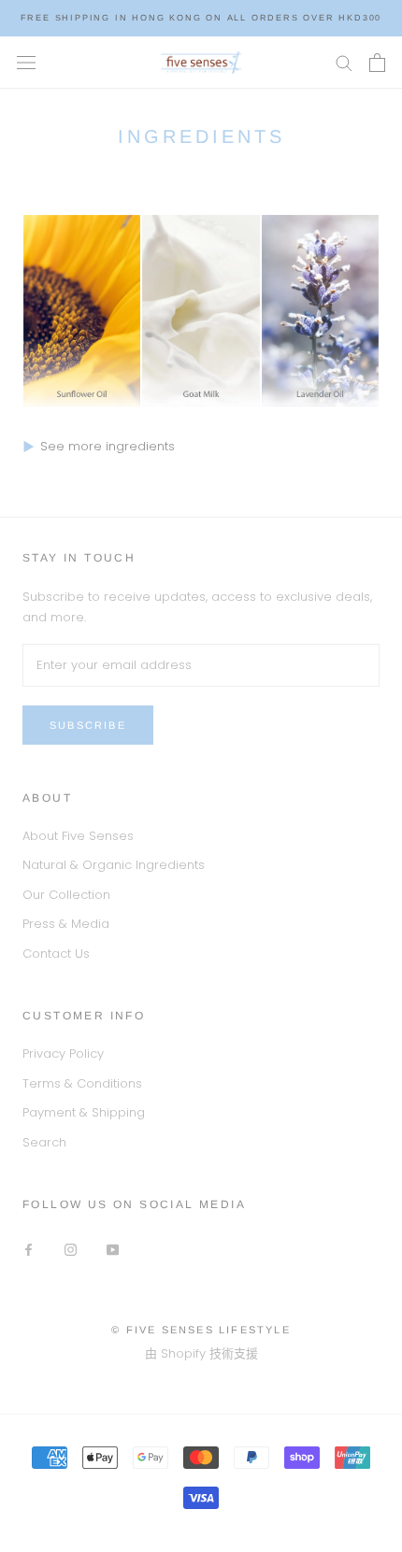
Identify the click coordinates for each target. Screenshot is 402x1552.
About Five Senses (78, 836)
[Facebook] (28, 1249)
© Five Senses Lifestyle (201, 1329)
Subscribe (88, 725)
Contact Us (56, 953)
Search (44, 1142)
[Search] (344, 62)
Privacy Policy (63, 1053)
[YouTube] (113, 1249)
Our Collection (66, 895)
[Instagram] (71, 1249)
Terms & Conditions (82, 1083)
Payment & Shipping (83, 1112)
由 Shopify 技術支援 (201, 1353)
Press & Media (65, 924)
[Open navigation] (26, 62)
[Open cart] (377, 62)
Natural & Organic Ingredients (113, 865)
